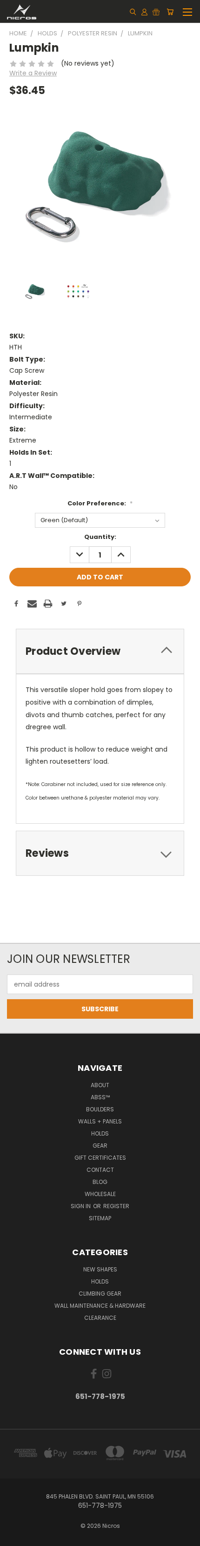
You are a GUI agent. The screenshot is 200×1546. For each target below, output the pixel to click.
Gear (100, 1145)
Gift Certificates (100, 1158)
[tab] (100, 651)
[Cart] (170, 11)
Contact (100, 1170)
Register (116, 1206)
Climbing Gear (100, 1293)
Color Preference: (100, 503)
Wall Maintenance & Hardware (100, 1306)
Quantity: (100, 536)
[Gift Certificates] (156, 11)
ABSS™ (100, 1097)
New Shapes (100, 1269)
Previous (14, 1537)
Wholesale (100, 1194)
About (100, 1085)
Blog (100, 1182)
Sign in (81, 1206)
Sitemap (100, 1218)
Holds (100, 1133)
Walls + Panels (100, 1121)
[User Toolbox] (144, 11)
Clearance (100, 1318)
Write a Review (33, 73)
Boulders (100, 1109)
